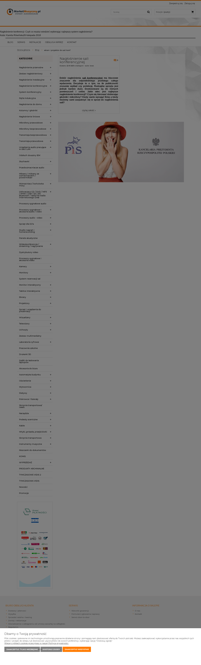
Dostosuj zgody (51, 649)
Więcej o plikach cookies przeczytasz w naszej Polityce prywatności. (36, 643)
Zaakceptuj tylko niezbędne (22, 649)
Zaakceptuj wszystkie (77, 649)
